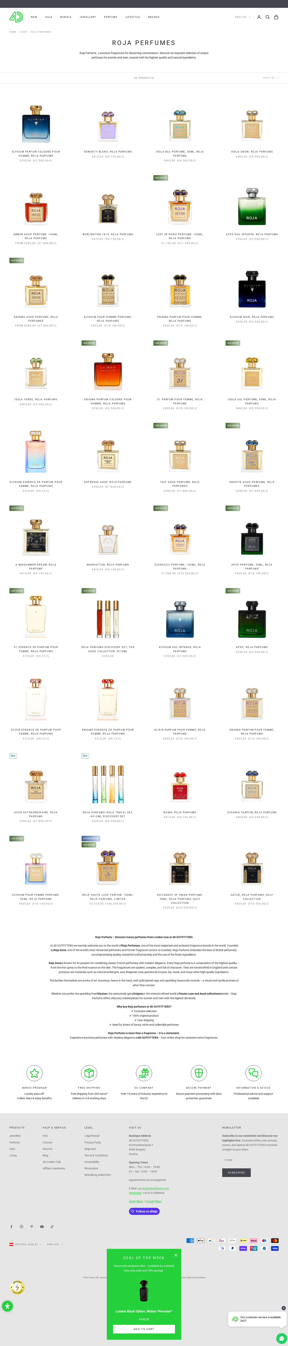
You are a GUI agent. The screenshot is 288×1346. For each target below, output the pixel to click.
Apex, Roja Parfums (252, 647)
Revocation (91, 1168)
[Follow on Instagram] (22, 1226)
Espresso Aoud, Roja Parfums (108, 482)
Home (12, 32)
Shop (24, 32)
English (241, 17)
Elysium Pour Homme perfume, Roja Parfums (108, 319)
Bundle (66, 17)
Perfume (111, 17)
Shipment (90, 1148)
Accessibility (91, 1161)
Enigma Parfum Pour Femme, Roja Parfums (252, 731)
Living (13, 1155)
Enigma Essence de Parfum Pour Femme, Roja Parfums (108, 731)
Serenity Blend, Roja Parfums (108, 151)
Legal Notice (92, 1135)
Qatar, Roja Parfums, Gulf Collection (252, 897)
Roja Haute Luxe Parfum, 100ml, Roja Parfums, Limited (108, 897)
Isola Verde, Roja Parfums (36, 399)
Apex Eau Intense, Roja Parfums (252, 234)
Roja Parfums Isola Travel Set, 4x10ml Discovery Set (108, 814)
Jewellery (88, 17)
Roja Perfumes (41, 32)
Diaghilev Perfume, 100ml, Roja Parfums (180, 566)
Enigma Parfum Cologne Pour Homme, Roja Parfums (108, 401)
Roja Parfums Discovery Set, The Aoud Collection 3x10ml (108, 649)
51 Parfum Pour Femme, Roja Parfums (180, 401)
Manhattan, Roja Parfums (108, 564)
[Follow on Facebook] (11, 1226)
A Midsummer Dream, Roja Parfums (35, 566)
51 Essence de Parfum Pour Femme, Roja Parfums (36, 649)
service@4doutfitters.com (153, 1188)
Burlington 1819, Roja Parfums (108, 234)
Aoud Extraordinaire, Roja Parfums (36, 814)
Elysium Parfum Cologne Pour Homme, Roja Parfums (36, 153)
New (34, 17)
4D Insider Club (52, 1161)
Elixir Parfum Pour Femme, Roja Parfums (180, 731)
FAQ (45, 1135)
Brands (154, 17)
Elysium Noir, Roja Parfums (252, 317)
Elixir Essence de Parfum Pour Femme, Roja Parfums (36, 731)
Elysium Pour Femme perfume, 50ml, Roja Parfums (36, 897)
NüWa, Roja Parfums (180, 812)
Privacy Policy (92, 1142)
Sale (49, 17)
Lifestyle (132, 17)
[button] (7, 1306)
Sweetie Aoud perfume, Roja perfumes (252, 484)
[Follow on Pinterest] (32, 1226)
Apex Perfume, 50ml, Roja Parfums (252, 566)
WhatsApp (135, 1192)
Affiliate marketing (54, 1168)
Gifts (12, 1148)
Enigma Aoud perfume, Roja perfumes (36, 319)
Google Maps (154, 1201)
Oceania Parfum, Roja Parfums (252, 812)
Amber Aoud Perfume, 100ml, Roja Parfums (36, 236)
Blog (45, 1155)
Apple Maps (136, 1201)
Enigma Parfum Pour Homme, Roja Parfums (180, 319)
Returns (47, 1148)
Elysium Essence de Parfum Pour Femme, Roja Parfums (36, 484)
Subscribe (236, 1172)
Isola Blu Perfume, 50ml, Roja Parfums (180, 153)
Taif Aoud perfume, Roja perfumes (180, 484)
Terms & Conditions (96, 1155)
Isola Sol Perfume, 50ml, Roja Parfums (252, 401)
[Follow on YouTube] (42, 1226)
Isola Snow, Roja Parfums (252, 151)
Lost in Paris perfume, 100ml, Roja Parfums (180, 236)
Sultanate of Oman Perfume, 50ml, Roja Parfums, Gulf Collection (180, 899)
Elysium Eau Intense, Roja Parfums (180, 649)
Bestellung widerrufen (97, 1174)
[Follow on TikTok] (52, 1226)
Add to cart (144, 1329)
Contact (48, 1142)
